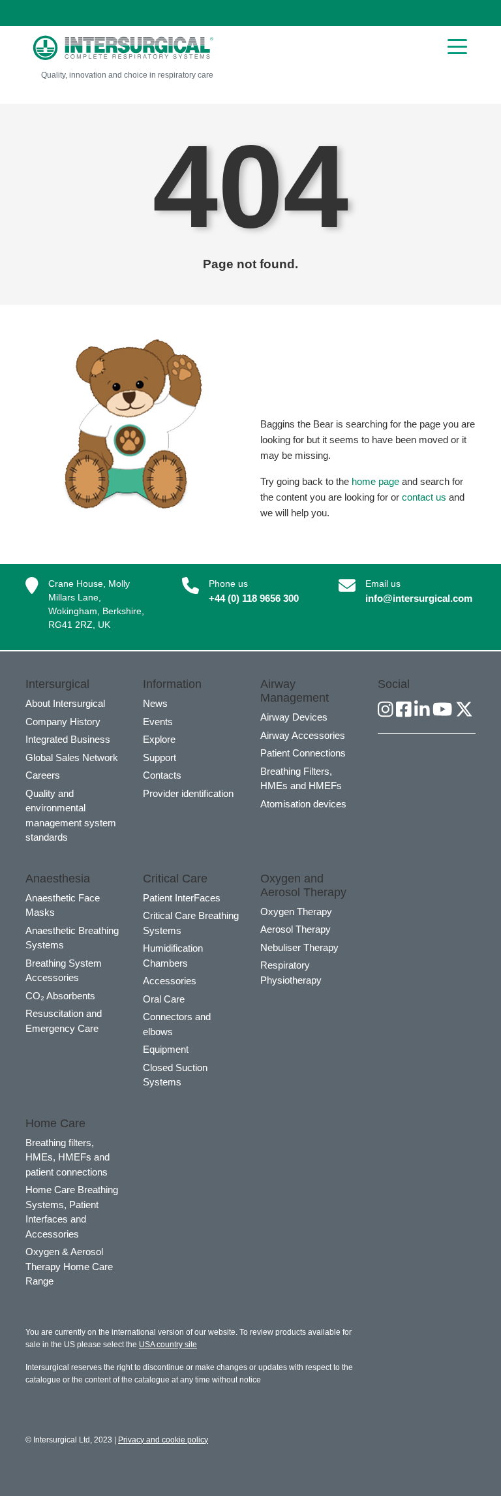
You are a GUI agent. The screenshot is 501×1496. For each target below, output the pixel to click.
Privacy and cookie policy (163, 1439)
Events (158, 721)
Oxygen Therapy (296, 911)
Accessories (169, 980)
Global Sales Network (71, 757)
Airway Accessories (302, 735)
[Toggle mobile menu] (457, 45)
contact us (424, 497)
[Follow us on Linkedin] (422, 709)
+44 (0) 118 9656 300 (254, 598)
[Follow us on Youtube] (442, 709)
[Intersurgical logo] (123, 47)
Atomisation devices (303, 803)
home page (375, 481)
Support (159, 757)
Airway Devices (293, 717)
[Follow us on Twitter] (464, 709)
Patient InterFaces (181, 897)
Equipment (166, 1049)
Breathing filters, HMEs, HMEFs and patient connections (67, 1157)
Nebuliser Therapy (299, 947)
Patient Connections (303, 752)
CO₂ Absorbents (60, 995)
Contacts (162, 775)
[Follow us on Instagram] (385, 709)
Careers (42, 775)
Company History (62, 721)
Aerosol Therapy (295, 929)
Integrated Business (67, 739)
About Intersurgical (65, 703)
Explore (159, 739)
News (155, 703)
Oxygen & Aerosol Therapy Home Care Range (69, 1266)
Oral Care (164, 999)
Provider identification (188, 793)
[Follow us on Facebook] (404, 709)
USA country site (168, 1344)
